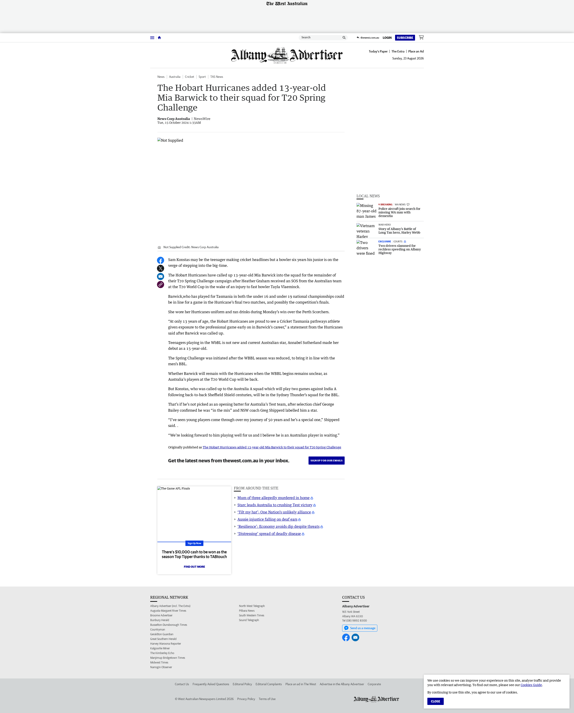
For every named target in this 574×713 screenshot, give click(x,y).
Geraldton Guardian (161, 634)
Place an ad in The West (300, 684)
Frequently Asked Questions (211, 684)
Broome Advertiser (161, 615)
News (161, 76)
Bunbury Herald (159, 620)
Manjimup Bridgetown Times (167, 657)
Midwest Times (159, 662)
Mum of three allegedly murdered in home (273, 498)
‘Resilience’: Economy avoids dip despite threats (278, 526)
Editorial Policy (242, 684)
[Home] (159, 37)
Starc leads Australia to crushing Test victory (274, 505)
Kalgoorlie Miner (160, 648)
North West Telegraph (252, 606)
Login (387, 37)
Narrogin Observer (161, 667)
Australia (174, 76)
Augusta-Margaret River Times (168, 610)
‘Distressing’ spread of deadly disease (269, 533)
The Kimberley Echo (162, 653)
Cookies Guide (531, 685)
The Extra (397, 51)
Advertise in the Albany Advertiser (342, 684)
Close (435, 701)
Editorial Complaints (269, 684)
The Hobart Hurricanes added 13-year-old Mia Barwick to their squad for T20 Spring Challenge (272, 447)
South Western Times (251, 615)
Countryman (157, 629)
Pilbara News (246, 610)
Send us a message (362, 628)
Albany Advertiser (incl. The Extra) (170, 606)
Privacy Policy (246, 699)
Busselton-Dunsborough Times (168, 624)
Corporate (374, 684)
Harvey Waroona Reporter (165, 643)
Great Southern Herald (163, 639)
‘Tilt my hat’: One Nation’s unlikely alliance (274, 512)
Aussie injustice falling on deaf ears (267, 519)
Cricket (189, 76)
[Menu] (152, 37)
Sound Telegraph (249, 620)
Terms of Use (267, 699)
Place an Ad (416, 51)
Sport (202, 76)
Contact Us (182, 684)
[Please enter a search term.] (344, 38)
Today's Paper (378, 51)
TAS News (216, 76)
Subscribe (405, 37)
